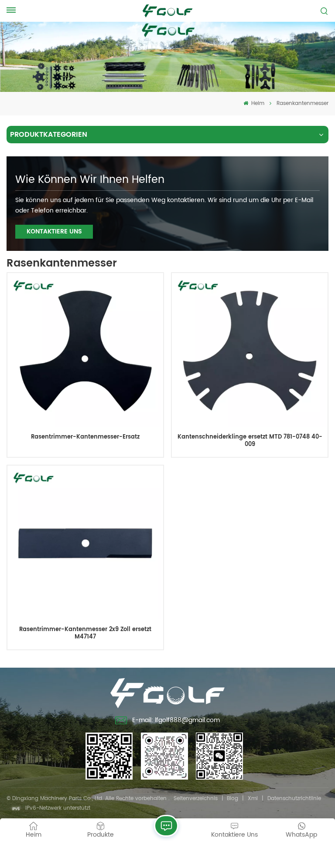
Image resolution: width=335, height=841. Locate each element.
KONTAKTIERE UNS (54, 231)
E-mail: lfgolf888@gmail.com (176, 720)
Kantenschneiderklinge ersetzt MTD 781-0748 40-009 (250, 441)
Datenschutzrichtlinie (294, 798)
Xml (253, 798)
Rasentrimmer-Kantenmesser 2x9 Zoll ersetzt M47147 (85, 633)
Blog (232, 798)
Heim (257, 103)
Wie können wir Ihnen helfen (89, 180)
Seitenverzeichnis (196, 798)
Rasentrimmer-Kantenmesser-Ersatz (85, 437)
